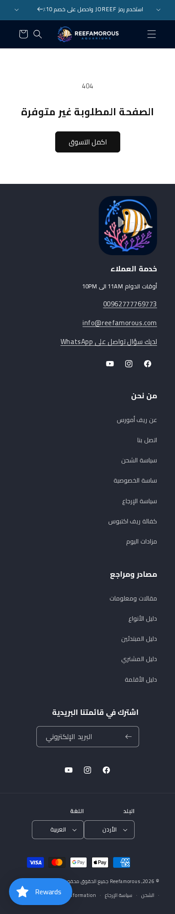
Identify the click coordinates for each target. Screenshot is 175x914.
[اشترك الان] (129, 736)
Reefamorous (125, 881)
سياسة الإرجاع (139, 501)
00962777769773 (130, 303)
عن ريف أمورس (137, 420)
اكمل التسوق (88, 141)
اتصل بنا (147, 440)
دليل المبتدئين (139, 638)
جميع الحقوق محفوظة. (83, 881)
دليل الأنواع (142, 618)
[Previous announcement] (16, 10)
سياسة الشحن (139, 460)
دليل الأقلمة (141, 679)
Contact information (72, 895)
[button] (152, 34)
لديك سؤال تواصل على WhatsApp (109, 341)
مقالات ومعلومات (133, 598)
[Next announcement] (158, 10)
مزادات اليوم (141, 541)
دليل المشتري (139, 659)
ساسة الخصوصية (135, 480)
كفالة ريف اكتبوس (132, 521)
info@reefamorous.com (120, 322)
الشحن (147, 895)
